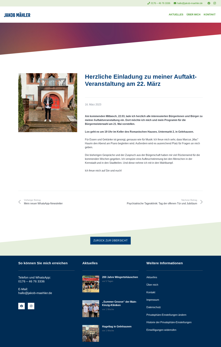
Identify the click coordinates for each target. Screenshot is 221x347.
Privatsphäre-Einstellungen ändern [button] (166, 314)
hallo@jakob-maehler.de (35, 293)
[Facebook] (208, 3)
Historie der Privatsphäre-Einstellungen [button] (169, 322)
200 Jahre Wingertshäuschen (120, 277)
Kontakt (150, 292)
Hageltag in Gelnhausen (117, 326)
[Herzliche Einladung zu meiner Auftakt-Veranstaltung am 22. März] (47, 75)
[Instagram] (214, 3)
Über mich (152, 284)
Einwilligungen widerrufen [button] (161, 330)
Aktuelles (151, 277)
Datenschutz (153, 307)
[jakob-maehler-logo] (17, 14)
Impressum (152, 299)
